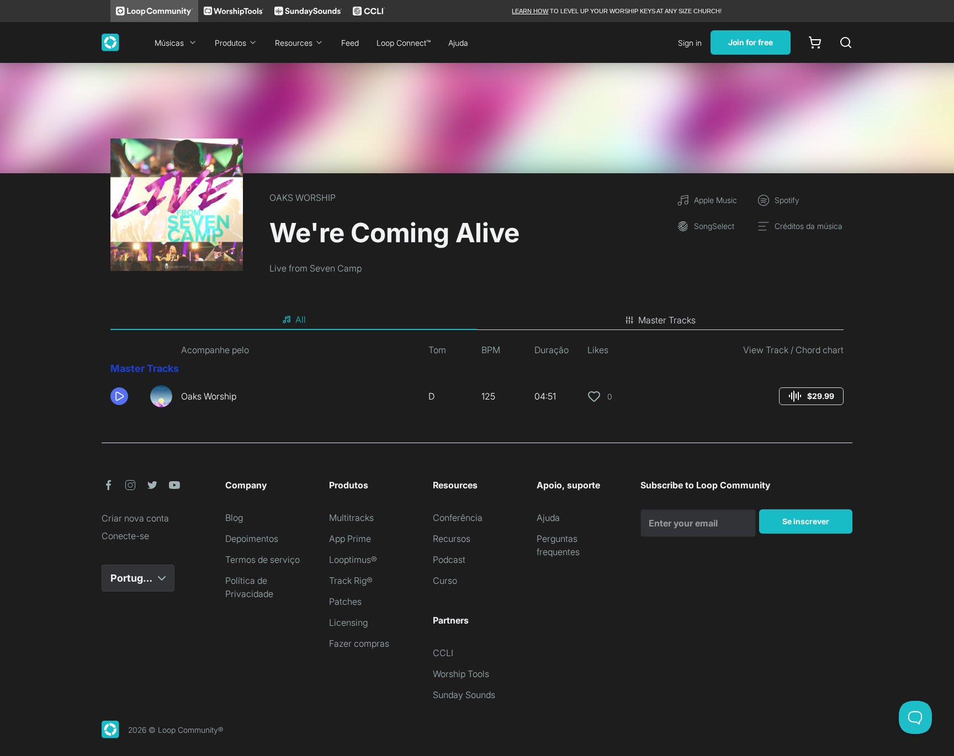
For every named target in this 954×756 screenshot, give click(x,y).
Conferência (458, 517)
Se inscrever (805, 521)
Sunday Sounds (464, 694)
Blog (234, 517)
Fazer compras (359, 643)
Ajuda (458, 42)
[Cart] (815, 42)
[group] (811, 396)
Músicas (169, 42)
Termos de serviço (262, 559)
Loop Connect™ (404, 42)
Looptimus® (353, 559)
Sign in (690, 42)
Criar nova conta (135, 518)
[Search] (845, 42)
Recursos (451, 538)
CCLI (443, 652)
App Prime (350, 538)
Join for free (750, 42)
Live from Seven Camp (315, 268)
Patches (345, 601)
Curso (445, 580)
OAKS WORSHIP (302, 197)
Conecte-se (125, 535)
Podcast (449, 559)
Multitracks (351, 517)
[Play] (119, 396)
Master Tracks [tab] (667, 320)
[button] (125, 396)
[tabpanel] (477, 379)
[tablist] (477, 320)
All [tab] (300, 319)
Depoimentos (251, 538)
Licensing (348, 622)
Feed (350, 42)
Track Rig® (351, 580)
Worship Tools (461, 673)
